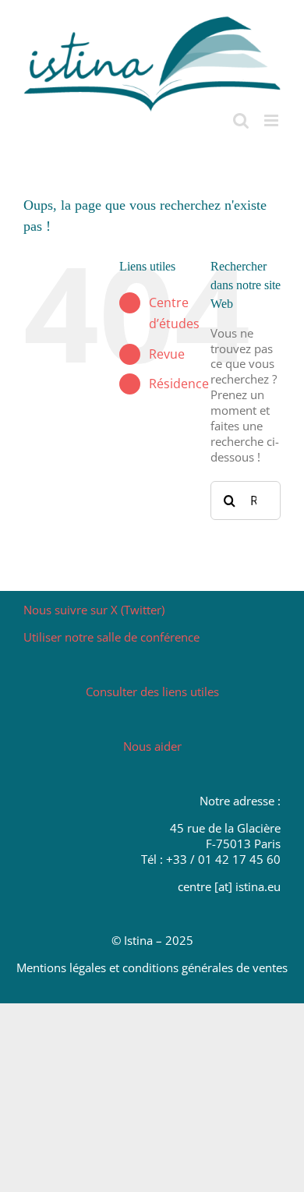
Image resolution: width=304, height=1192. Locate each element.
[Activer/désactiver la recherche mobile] (241, 120)
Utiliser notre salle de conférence (111, 637)
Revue (167, 354)
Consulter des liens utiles (152, 691)
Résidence (179, 383)
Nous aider (152, 746)
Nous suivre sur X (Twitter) (93, 609)
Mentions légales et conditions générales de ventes (152, 967)
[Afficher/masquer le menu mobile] (272, 120)
